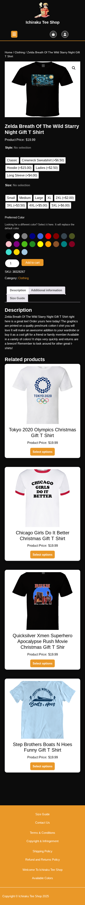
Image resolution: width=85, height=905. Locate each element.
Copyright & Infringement (42, 841)
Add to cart (33, 262)
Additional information (46, 290)
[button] (73, 68)
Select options (42, 451)
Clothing (20, 52)
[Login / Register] (64, 34)
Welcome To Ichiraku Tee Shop (42, 869)
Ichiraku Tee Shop (43, 22)
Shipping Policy (42, 851)
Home (8, 52)
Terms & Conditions (42, 832)
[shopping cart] (53, 34)
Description (18, 290)
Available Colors (42, 878)
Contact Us (42, 822)
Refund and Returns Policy (42, 859)
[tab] (14, 34)
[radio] (12, 160)
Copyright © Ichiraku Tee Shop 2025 (25, 896)
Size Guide (17, 298)
